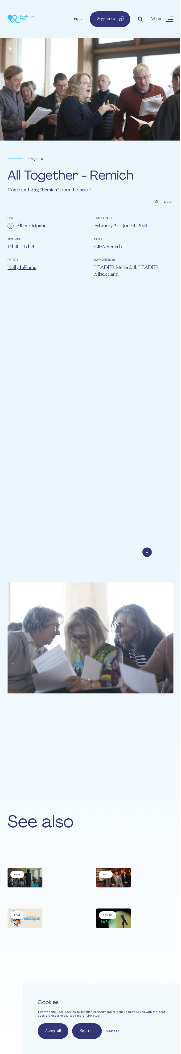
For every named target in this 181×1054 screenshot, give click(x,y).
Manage (113, 1031)
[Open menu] (169, 19)
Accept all (53, 1031)
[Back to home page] (21, 19)
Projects (35, 158)
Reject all (87, 1031)
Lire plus (92, 1015)
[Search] (140, 19)
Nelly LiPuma (22, 267)
